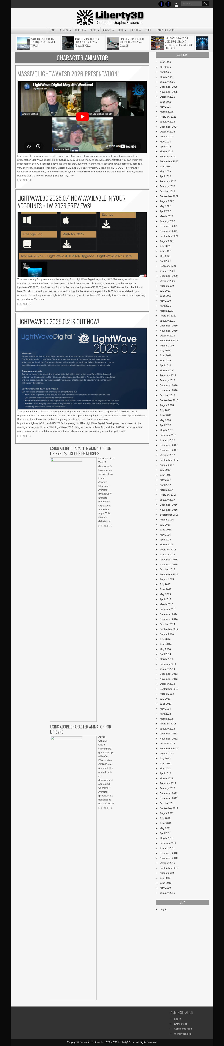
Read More (23, 180)
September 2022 (169, 196)
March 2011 (166, 838)
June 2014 (166, 644)
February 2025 (168, 116)
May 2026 (165, 67)
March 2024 (166, 151)
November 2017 (169, 450)
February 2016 (168, 549)
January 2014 (167, 668)
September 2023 (169, 161)
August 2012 (167, 753)
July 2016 (165, 524)
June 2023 (166, 166)
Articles (79, 30)
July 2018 (165, 410)
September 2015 (169, 574)
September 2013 (169, 688)
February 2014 (168, 664)
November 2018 (169, 390)
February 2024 (168, 156)
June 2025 (166, 101)
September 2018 (169, 400)
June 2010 (166, 882)
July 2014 (165, 639)
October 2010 (167, 862)
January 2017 (167, 499)
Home (52, 30)
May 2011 (165, 828)
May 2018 (165, 420)
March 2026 (166, 77)
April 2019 (165, 365)
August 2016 (167, 519)
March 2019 (166, 370)
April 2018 (165, 425)
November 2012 (169, 738)
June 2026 (166, 61)
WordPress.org (182, 1033)
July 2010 (165, 878)
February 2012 (168, 783)
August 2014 (167, 634)
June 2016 (166, 529)
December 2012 (169, 733)
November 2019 (169, 330)
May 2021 (165, 256)
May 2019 (165, 360)
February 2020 (168, 315)
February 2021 (168, 265)
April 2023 (165, 176)
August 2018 (167, 405)
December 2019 (169, 325)
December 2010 (169, 853)
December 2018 (169, 385)
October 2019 (167, 335)
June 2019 (166, 355)
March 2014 (166, 658)
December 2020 (169, 275)
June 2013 (166, 703)
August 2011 (167, 813)
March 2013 (166, 718)
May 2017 (165, 479)
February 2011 (168, 843)
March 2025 (166, 111)
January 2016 (167, 554)
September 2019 (169, 340)
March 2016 (166, 544)
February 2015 (168, 609)
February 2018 (168, 435)
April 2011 (165, 833)
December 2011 (168, 793)
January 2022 (167, 221)
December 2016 (169, 504)
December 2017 (169, 445)
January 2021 (167, 271)
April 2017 (165, 484)
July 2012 (165, 758)
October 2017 (167, 455)
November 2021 (169, 231)
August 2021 (167, 241)
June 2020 (166, 295)
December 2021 (169, 226)
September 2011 (169, 808)
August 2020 (167, 285)
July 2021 (165, 246)
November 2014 (169, 619)
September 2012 (169, 748)
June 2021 (166, 251)
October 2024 (167, 131)
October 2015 (167, 569)
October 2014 (167, 624)
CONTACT (107, 30)
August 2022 (167, 201)
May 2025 (165, 106)
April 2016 (165, 539)
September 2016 (169, 514)
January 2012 (167, 788)
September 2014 (169, 629)
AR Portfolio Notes (165, 30)
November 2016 (169, 509)
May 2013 (165, 708)
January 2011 (167, 848)
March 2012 (166, 778)
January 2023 (167, 186)
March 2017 (166, 489)
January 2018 (167, 440)
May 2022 (165, 206)
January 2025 (167, 121)
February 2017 (168, 494)
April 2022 (165, 211)
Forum (148, 30)
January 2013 (167, 728)
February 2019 (168, 375)
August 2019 (167, 345)
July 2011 (165, 818)
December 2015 (169, 559)
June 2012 (166, 763)
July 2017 (165, 469)
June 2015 (166, 589)
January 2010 (167, 892)
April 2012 (165, 773)
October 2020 (167, 281)
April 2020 (165, 305)
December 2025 (169, 86)
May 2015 (165, 594)
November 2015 (169, 564)
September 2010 (169, 868)
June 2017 (166, 474)
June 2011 (165, 823)
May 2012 (165, 768)
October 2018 (167, 395)
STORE (120, 30)
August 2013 (167, 693)
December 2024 (169, 126)
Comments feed (183, 1028)
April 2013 (165, 713)
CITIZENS (134, 30)
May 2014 (165, 649)
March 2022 (166, 216)
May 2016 (165, 534)
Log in (163, 909)
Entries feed (180, 1023)
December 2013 (169, 673)
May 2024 (165, 141)
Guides (93, 30)
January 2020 (167, 320)
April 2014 (165, 654)
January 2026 (167, 81)
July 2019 (165, 350)
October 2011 (167, 803)
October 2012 (167, 743)
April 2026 (165, 71)
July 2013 (165, 698)
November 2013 (169, 678)
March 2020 (166, 310)
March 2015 (166, 604)
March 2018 (166, 430)
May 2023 (165, 171)
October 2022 (167, 191)
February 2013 (168, 723)
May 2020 (165, 300)
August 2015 (167, 579)
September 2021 (169, 236)
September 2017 (169, 460)
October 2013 (167, 683)
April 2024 (165, 146)
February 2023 (168, 181)
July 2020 (165, 290)
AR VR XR (64, 30)
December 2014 (169, 614)
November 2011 (168, 798)
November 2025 (169, 91)
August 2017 (167, 465)
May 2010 (165, 887)
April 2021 (165, 261)
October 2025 (167, 96)
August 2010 (167, 872)
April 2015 (165, 599)
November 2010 (169, 858)
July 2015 (165, 584)
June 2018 (166, 415)
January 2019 (167, 380)
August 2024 (167, 136)
